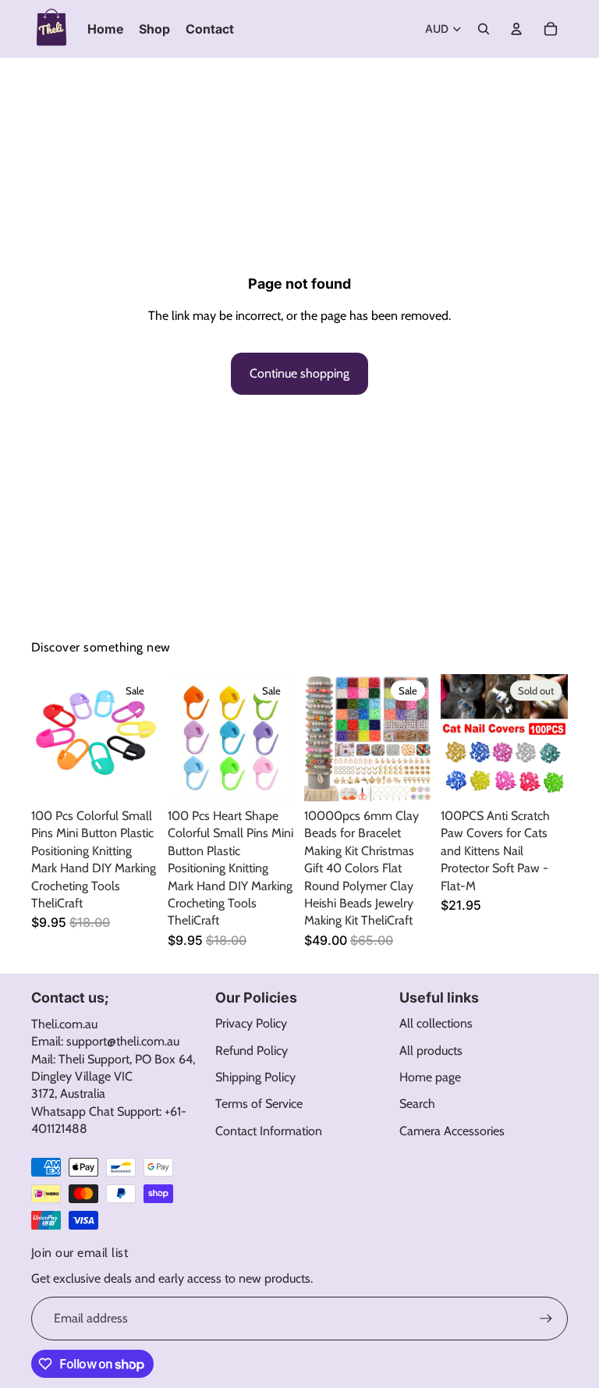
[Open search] (483, 29)
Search (417, 1103)
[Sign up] (546, 1318)
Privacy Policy (251, 1023)
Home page (430, 1077)
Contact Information (268, 1131)
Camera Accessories (452, 1131)
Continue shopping (299, 373)
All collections (436, 1023)
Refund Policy (251, 1050)
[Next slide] (146, 737)
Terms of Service (259, 1103)
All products (431, 1050)
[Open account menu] (516, 29)
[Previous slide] (43, 737)
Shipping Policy (255, 1077)
